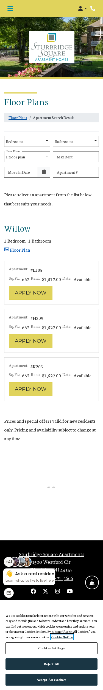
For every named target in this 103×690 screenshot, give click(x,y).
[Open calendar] (44, 172)
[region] (51, 645)
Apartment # (67, 172)
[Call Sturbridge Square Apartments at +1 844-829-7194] (93, 8)
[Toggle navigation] (10, 8)
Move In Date (19, 172)
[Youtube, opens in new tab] (69, 591)
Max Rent (65, 157)
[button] (82, 8)
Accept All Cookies (51, 679)
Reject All (51, 664)
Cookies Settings (51, 648)
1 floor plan (16, 155)
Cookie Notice (62, 637)
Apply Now (33, 293)
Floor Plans (18, 117)
